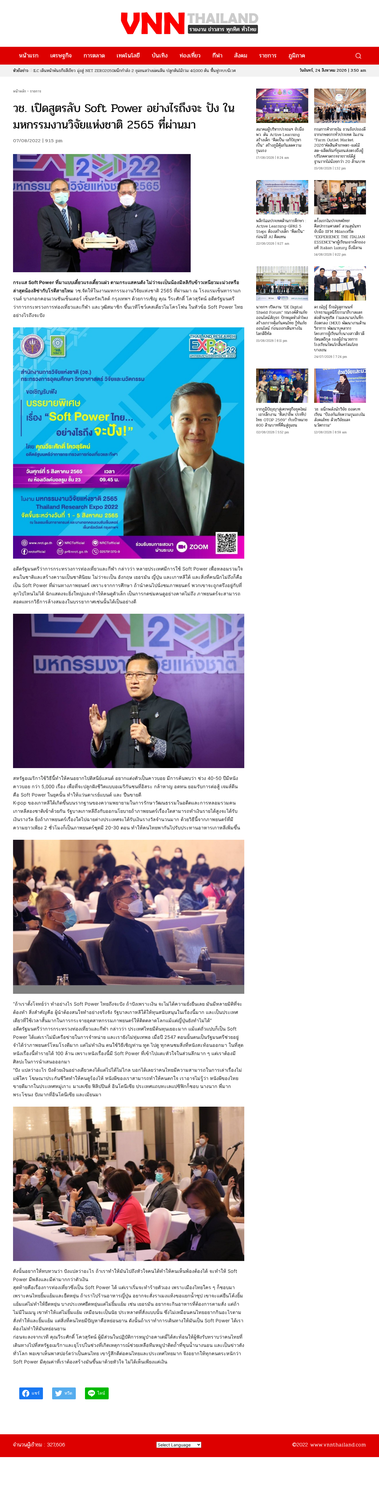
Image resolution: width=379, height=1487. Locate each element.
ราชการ (35, 91)
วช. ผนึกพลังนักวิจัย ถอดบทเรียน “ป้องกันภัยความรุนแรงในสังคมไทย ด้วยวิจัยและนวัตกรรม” (339, 417)
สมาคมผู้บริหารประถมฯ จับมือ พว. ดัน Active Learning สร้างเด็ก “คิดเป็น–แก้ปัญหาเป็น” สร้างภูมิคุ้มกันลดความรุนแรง (280, 140)
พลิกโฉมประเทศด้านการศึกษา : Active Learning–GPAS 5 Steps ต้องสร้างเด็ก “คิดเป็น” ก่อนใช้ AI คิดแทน (281, 229)
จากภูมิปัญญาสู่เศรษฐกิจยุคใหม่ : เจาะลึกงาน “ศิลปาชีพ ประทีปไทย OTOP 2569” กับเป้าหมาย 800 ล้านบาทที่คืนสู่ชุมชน (282, 417)
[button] (358, 56)
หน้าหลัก (19, 91)
